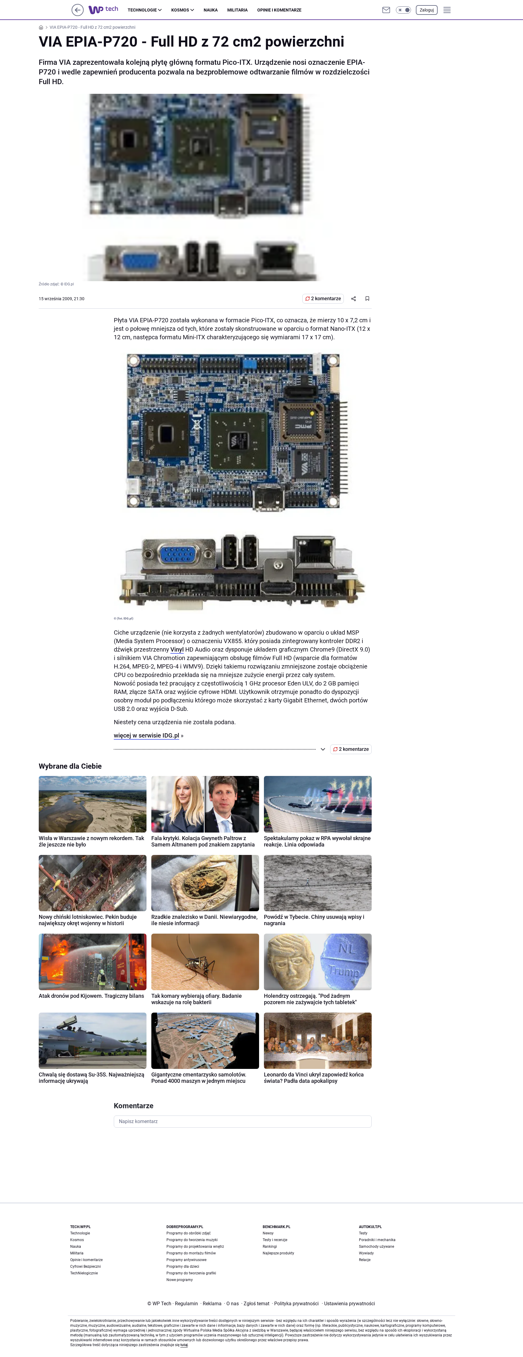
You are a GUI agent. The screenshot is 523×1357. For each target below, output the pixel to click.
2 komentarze (326, 298)
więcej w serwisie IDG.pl (146, 735)
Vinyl (177, 649)
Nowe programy (179, 1280)
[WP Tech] (108, 10)
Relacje (364, 1260)
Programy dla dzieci (182, 1266)
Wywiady (366, 1253)
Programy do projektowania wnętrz (195, 1246)
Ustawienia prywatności (348, 1303)
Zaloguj (427, 10)
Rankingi (270, 1246)
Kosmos (180, 10)
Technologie (142, 10)
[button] (403, 10)
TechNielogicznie (84, 1273)
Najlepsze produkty (278, 1253)
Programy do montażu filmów (191, 1253)
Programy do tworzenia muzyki (192, 1240)
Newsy (268, 1233)
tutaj (184, 1345)
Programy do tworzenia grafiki (191, 1273)
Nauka (211, 10)
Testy (363, 1233)
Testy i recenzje (275, 1240)
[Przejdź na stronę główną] (77, 14)
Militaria (237, 10)
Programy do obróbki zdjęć (188, 1233)
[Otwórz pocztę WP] (386, 10)
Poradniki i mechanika (377, 1240)
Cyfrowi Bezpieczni (85, 1266)
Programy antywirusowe (186, 1260)
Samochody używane (376, 1246)
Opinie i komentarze (279, 10)
